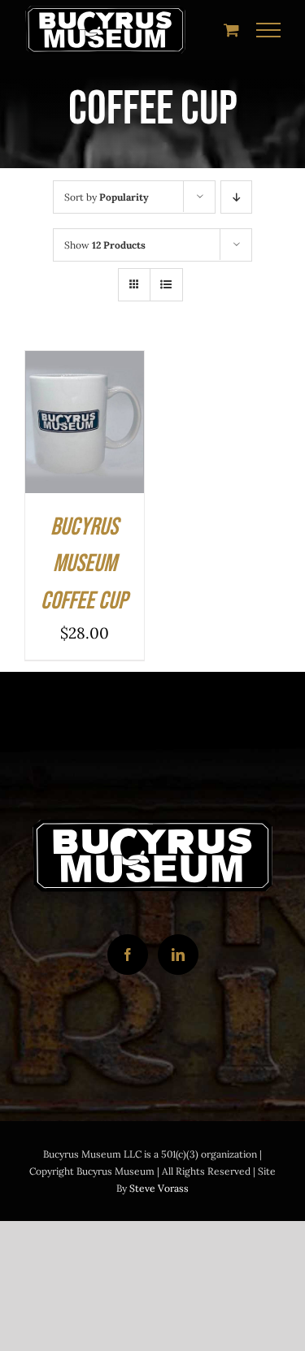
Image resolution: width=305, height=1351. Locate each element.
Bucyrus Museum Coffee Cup (84, 564)
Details (61, 444)
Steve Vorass (159, 1188)
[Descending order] (236, 197)
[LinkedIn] (178, 954)
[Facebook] (127, 954)
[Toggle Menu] (269, 30)
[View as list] (166, 285)
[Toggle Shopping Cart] (231, 29)
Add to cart (84, 410)
